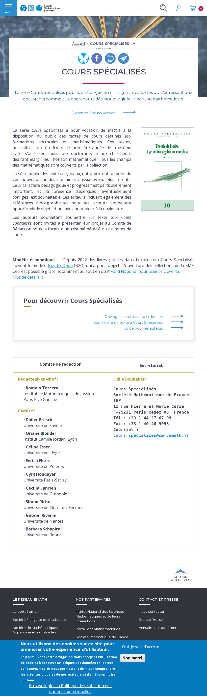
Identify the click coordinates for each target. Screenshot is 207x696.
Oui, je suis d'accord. (141, 647)
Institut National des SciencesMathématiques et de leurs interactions (100, 616)
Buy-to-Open (60, 265)
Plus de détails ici (28, 277)
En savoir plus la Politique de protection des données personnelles (70, 688)
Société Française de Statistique (39, 620)
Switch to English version (93, 113)
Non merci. (132, 658)
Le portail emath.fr (28, 611)
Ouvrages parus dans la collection (134, 316)
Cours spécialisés (109, 43)
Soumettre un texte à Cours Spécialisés (128, 322)
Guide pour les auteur (143, 328)
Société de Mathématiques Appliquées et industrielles (35, 630)
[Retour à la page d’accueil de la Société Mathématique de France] (40, 6)
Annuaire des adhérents (158, 628)
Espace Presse (151, 620)
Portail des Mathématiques (98, 629)
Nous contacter (151, 611)
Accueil (78, 43)
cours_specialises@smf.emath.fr (151, 435)
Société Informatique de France (102, 637)
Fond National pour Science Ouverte (145, 271)
